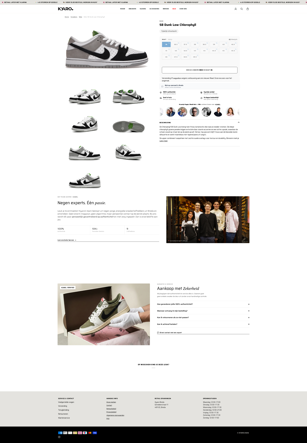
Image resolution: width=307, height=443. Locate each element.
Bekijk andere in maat (199, 70)
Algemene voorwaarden (115, 415)
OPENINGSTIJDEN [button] (209, 398)
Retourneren (63, 414)
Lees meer (163, 141)
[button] (132, 9)
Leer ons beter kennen (66, 240)
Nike (80, 17)
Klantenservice (64, 418)
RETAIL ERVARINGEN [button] (163, 398)
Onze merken (111, 402)
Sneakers (74, 17)
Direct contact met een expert (171, 332)
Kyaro (241, 433)
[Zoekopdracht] (242, 9)
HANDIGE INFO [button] (112, 398)
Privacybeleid (111, 412)
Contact (109, 405)
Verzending (62, 406)
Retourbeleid (111, 408)
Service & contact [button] (66, 398)
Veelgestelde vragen (66, 402)
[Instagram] (59, 437)
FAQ (107, 418)
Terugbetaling (63, 410)
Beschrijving (165, 122)
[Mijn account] (236, 9)
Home (67, 17)
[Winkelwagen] (248, 9)
